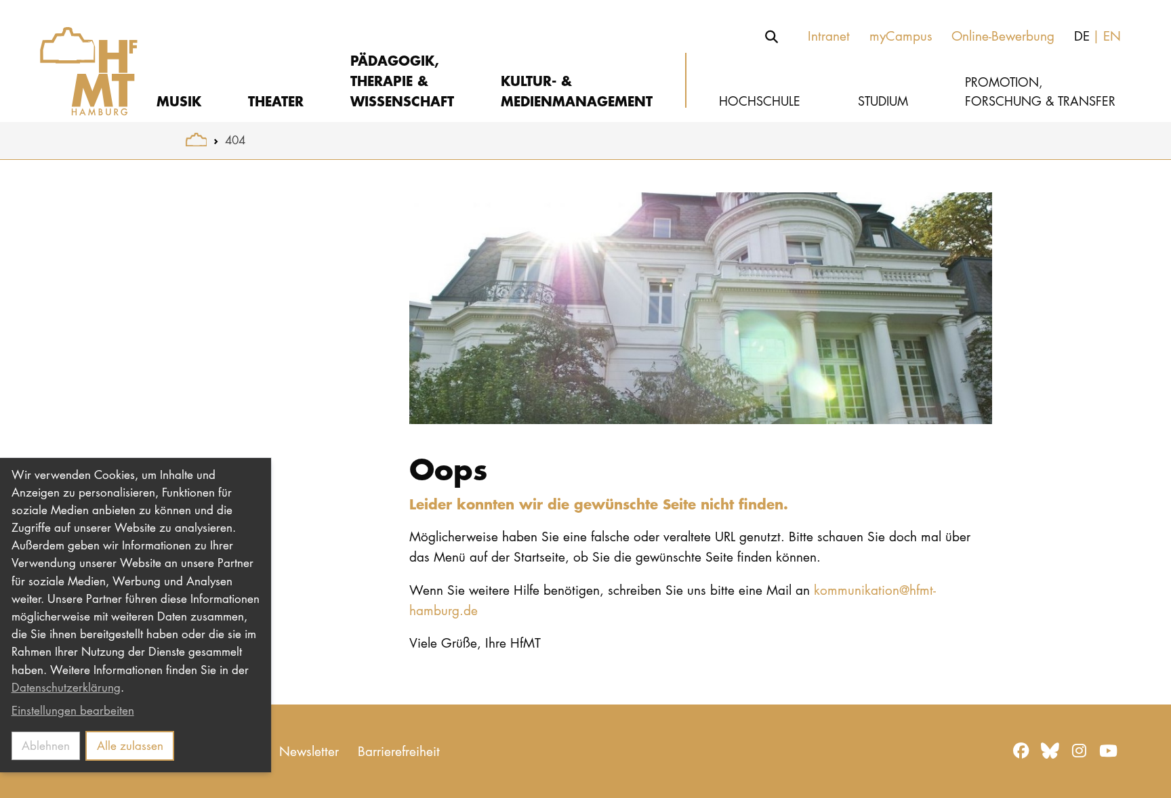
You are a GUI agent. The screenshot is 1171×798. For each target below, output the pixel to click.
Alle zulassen (130, 745)
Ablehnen (46, 745)
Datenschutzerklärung (66, 687)
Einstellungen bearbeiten (73, 710)
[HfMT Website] (196, 140)
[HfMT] (79, 61)
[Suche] (772, 36)
